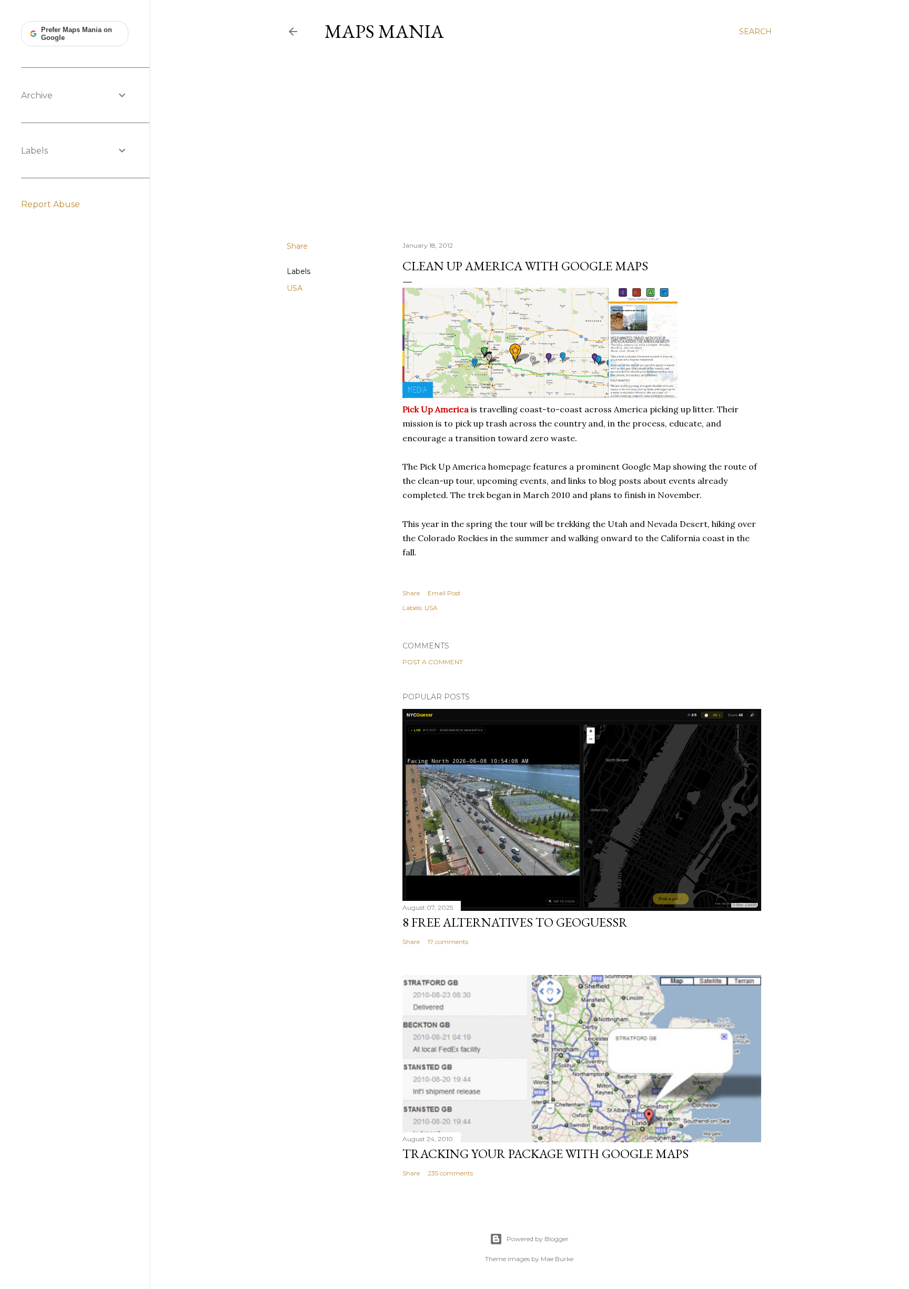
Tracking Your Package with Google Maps (545, 1153)
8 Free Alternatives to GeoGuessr (515, 922)
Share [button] (297, 246)
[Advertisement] (529, 141)
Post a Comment (432, 662)
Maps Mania (384, 31)
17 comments (448, 942)
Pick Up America (435, 409)
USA (294, 288)
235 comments (450, 1173)
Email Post (444, 593)
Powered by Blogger (538, 1239)
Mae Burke (557, 1259)
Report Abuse (50, 204)
